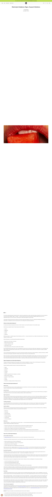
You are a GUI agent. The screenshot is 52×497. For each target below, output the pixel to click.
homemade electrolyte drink (8, 488)
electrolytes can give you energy (23, 448)
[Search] (46, 3)
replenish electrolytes (8, 437)
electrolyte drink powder (22, 486)
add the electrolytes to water (35, 487)
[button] (2, 495)
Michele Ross (26, 9)
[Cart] (49, 3)
